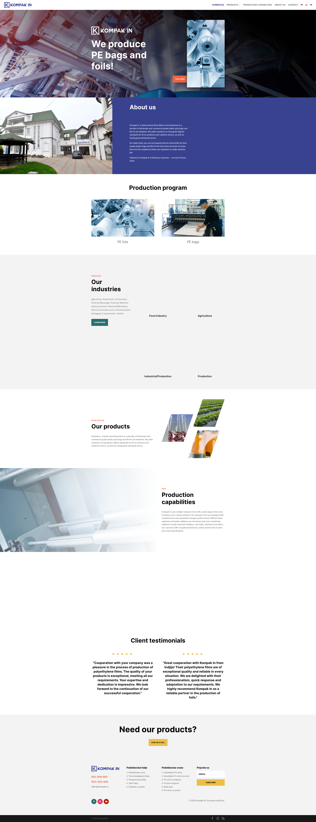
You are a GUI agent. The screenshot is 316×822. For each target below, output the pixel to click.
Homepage (218, 5)
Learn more (99, 322)
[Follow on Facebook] (94, 801)
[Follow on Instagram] (100, 801)
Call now (180, 79)
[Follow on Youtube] (106, 801)
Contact (293, 5)
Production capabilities (257, 5)
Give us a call (158, 742)
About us (280, 5)
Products (232, 5)
